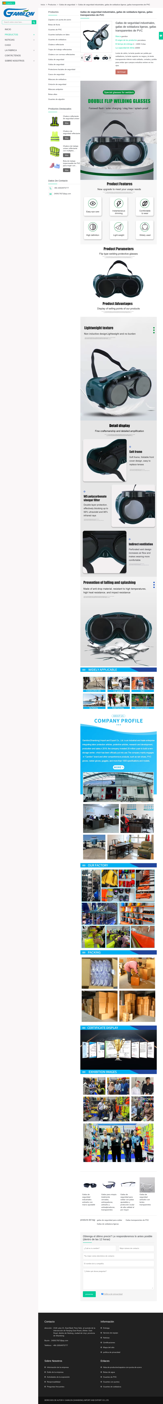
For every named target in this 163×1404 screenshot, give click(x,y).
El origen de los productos (127, 40)
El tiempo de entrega (124, 44)
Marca (118, 36)
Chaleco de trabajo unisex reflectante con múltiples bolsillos (70, 148)
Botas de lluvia (54, 25)
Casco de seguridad (56, 74)
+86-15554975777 (61, 188)
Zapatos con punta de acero (59, 20)
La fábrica (11, 50)
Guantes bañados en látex (59, 35)
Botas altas (52, 94)
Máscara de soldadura (57, 79)
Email (121, 72)
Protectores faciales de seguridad (61, 69)
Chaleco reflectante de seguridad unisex (71, 117)
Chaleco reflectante (56, 44)
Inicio (8, 29)
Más (66, 123)
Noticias (106, 1338)
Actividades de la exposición (58, 1377)
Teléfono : (48, 1345)
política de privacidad (111, 1352)
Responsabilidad (53, 1382)
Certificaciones (109, 1343)
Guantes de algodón (56, 99)
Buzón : (47, 1340)
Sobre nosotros (14, 61)
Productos (11, 35)
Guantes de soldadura (57, 40)
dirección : (48, 1328)
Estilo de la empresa (55, 1372)
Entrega (106, 1328)
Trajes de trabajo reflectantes (60, 49)
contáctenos (13, 55)
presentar (89, 1294)
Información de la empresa (58, 1367)
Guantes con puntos (111, 1382)
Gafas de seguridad (67, 5)
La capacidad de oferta (125, 48)
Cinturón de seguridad (57, 84)
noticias (10, 40)
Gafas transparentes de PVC (137, 1220)
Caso (8, 45)
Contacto (49, 1321)
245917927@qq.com (62, 194)
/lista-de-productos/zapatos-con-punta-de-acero (122, 1367)
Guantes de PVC (55, 30)
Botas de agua (109, 1372)
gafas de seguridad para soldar (109, 1220)
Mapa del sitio (108, 1347)
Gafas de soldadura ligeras (108, 1224)
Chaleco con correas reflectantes (61, 54)
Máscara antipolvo (55, 89)
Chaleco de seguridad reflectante (71, 132)
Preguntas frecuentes (55, 1387)
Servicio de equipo (110, 1333)
